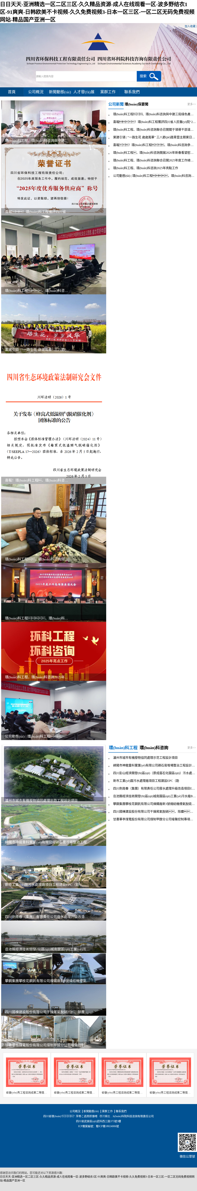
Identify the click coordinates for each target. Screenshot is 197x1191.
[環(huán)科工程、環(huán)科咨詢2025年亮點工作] (53, 651)
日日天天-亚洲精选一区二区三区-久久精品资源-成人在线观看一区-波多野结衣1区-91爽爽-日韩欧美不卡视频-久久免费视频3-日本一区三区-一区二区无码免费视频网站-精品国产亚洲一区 (97, 12)
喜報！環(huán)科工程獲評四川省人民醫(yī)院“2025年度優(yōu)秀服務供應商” (37, 212)
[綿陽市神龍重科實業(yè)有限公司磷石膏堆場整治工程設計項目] (53, 824)
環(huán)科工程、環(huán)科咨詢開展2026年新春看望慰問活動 (154, 152)
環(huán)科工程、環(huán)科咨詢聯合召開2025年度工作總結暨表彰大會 (37, 618)
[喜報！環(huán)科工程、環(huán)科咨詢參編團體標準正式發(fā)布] (53, 418)
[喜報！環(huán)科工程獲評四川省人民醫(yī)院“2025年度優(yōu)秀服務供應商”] (53, 179)
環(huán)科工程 (123, 747)
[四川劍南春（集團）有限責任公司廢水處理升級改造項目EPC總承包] (53, 904)
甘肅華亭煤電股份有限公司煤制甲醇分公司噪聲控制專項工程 (47, 1045)
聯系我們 (132, 92)
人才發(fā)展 (83, 92)
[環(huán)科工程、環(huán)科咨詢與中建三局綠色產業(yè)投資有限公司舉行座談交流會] (53, 122)
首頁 (12, 92)
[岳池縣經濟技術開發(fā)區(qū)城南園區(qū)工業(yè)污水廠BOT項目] (53, 936)
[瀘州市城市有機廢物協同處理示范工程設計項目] (53, 773)
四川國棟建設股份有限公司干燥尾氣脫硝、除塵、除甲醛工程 (47, 1012)
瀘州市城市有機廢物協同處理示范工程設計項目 (41, 801)
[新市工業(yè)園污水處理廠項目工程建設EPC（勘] (53, 866)
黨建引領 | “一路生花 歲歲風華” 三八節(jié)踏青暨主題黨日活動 (37, 350)
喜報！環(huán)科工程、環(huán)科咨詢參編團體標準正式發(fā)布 (37, 480)
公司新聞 (116, 104)
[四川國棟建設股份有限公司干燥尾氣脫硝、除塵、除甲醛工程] (53, 999)
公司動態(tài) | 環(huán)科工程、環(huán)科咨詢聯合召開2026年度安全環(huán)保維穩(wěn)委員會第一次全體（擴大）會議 (154, 175)
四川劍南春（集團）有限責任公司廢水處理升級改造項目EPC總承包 (47, 917)
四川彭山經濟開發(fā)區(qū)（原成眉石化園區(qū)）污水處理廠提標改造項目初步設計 (154, 773)
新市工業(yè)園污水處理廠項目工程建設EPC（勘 (42, 885)
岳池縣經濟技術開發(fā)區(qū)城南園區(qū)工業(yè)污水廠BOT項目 (47, 949)
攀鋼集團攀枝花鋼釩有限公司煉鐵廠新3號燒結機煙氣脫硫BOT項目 (47, 981)
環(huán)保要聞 (136, 104)
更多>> (191, 104)
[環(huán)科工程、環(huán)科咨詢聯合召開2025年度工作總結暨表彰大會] (53, 592)
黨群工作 (108, 92)
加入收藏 (190, 26)
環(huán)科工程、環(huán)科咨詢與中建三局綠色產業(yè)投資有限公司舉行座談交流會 (37, 141)
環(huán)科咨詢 (154, 747)
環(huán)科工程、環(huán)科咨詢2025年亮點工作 (37, 677)
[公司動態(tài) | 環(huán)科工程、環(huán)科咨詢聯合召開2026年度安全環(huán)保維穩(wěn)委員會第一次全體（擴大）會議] (53, 710)
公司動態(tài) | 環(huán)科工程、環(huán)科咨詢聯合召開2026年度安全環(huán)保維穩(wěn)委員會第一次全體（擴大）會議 (37, 736)
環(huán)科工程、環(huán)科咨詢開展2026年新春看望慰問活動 (37, 559)
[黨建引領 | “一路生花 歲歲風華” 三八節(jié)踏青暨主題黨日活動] (53, 323)
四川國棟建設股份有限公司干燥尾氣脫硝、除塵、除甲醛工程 (154, 811)
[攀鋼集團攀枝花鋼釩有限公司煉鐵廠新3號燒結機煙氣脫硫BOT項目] (53, 968)
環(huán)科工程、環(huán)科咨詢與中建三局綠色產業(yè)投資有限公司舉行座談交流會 (154, 114)
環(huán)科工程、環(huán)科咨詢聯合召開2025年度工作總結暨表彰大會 (154, 160)
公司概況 (35, 92)
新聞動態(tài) (60, 92)
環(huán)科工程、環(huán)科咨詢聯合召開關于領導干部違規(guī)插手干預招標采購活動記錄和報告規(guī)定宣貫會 (154, 129)
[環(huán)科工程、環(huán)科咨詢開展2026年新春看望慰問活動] (53, 523)
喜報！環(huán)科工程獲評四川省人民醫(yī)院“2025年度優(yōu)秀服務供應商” (154, 122)
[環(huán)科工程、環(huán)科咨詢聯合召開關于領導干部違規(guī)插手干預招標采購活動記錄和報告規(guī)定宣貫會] (53, 254)
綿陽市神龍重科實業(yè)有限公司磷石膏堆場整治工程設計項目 (47, 842)
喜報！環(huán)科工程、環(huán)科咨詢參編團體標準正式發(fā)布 (154, 145)
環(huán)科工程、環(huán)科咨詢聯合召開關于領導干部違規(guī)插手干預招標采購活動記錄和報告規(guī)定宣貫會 (37, 291)
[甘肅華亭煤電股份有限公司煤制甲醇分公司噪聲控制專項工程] (53, 1032)
